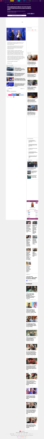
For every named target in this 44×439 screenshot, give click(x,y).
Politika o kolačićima (25, 435)
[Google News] (35, 30)
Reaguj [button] (27, 313)
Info (10, 4)
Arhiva (28, 435)
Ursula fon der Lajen (13, 91)
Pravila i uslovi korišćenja (20, 435)
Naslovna (8, 4)
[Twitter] (31, 30)
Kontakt (16, 435)
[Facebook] (28, 30)
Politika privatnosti (31, 435)
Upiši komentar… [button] (30, 280)
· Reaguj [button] (29, 65)
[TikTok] (34, 30)
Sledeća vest (22, 88)
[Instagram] (29, 30)
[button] (24, 13)
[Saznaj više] (36, 160)
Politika (12, 4)
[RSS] (36, 30)
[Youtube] (32, 30)
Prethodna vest (10, 88)
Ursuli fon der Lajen (20, 43)
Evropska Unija (8, 91)
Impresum (14, 435)
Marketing (12, 435)
